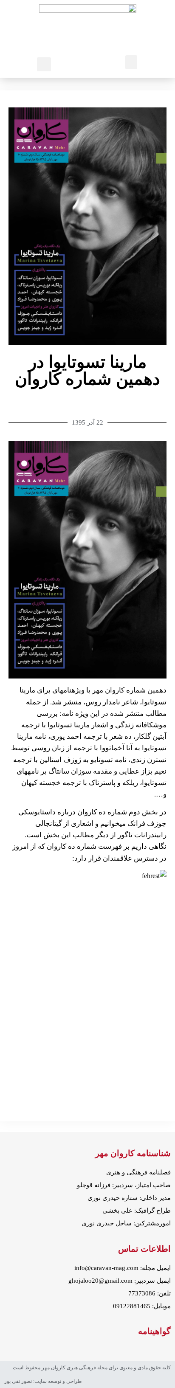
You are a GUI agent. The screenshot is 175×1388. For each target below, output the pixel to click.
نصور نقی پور (18, 1381)
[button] (131, 62)
